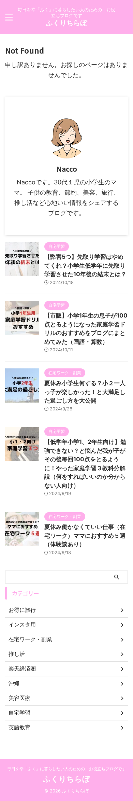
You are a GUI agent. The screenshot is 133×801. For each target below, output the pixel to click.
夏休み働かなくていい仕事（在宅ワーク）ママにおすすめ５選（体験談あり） (84, 535)
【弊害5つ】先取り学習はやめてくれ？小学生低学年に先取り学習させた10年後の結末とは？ (85, 265)
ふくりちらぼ (66, 23)
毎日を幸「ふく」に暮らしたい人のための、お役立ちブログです (66, 768)
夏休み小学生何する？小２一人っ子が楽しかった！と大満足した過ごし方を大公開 (84, 392)
